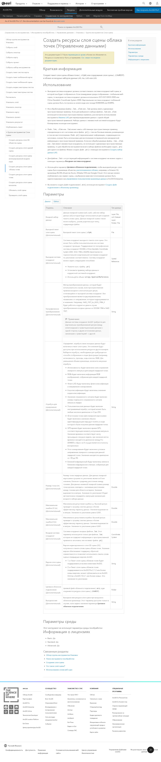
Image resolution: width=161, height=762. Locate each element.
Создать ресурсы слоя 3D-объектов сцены (19, 141)
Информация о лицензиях (138, 59)
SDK (88, 16)
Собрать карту (12, 57)
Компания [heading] (94, 688)
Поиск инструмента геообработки (60, 659)
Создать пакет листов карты (17, 72)
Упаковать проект (13, 117)
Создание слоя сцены (55, 662)
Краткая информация (137, 45)
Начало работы (23, 16)
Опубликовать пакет (14, 127)
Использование (134, 49)
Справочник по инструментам (59, 16)
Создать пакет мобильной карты (19, 77)
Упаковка (80, 33)
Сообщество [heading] (50, 688)
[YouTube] (16, 712)
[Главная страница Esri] (7, 3)
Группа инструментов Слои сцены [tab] (18, 133)
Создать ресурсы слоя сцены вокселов (20, 183)
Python (79, 16)
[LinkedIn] (16, 707)
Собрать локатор (13, 53)
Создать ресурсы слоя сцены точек (20, 176)
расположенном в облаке (87, 170)
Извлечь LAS (63, 117)
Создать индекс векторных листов (20, 87)
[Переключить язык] (150, 3)
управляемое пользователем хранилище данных (86, 179)
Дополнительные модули (91, 10)
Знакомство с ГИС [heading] (75, 688)
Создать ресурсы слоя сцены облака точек (20, 168)
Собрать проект (12, 62)
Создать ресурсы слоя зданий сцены (21, 149)
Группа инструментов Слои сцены (99, 33)
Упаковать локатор (13, 107)
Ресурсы (71, 10)
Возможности (56, 10)
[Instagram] (11, 712)
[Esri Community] (6, 712)
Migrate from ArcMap (102, 16)
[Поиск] (143, 3)
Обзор (42, 10)
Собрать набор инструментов (18, 67)
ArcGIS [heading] (25, 688)
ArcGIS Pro (7, 10)
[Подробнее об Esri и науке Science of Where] (11, 695)
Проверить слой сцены (18, 195)
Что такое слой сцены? (55, 666)
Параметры (133, 52)
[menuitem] (32, 695)
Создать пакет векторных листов (19, 92)
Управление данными (65, 33)
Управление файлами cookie (117, 751)
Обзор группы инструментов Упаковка (17, 41)
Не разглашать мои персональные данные (144, 751)
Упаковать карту (12, 112)
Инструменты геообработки (42, 33)
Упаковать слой (12, 102)
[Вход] (157, 3)
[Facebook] (6, 707)
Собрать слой (11, 47)
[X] (11, 707)
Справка (38, 16)
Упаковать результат (14, 122)
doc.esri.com (59, 21)
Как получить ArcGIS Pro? (148, 10)
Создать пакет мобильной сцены (19, 82)
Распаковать (11, 97)
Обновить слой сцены (17, 190)
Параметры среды (135, 56)
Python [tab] (56, 202)
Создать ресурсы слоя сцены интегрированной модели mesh (20, 159)
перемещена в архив (76, 55)
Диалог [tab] (48, 202)
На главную (8, 16)
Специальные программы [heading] (117, 690)
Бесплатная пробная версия (119, 10)
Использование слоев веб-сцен (59, 670)
